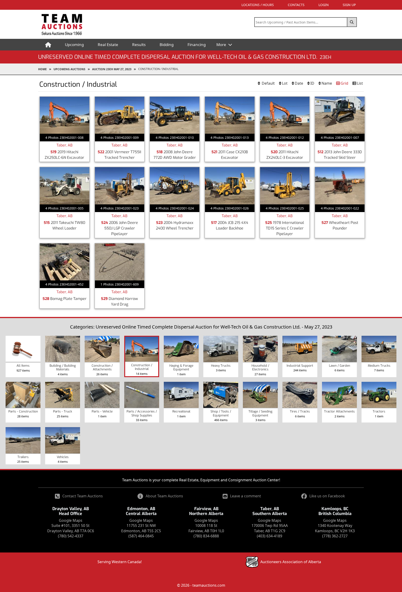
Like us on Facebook (327, 496)
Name (327, 83)
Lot (285, 83)
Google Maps (70, 520)
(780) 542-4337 (70, 536)
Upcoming (74, 44)
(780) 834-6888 (206, 536)
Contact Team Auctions (82, 496)
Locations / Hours (257, 5)
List (360, 83)
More (221, 44)
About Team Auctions (164, 496)
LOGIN (323, 5)
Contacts (296, 5)
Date (299, 83)
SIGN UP (349, 5)
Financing (197, 44)
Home (42, 69)
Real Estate (108, 44)
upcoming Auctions (69, 69)
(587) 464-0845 (141, 536)
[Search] (352, 22)
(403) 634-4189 (269, 536)
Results (139, 44)
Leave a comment (245, 496)
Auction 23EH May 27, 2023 (111, 69)
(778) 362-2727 (335, 536)
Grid (344, 83)
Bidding (167, 44)
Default (268, 83)
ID (312, 83)
